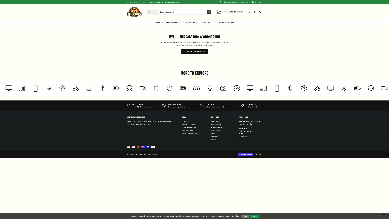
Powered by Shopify (152, 154)
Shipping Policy (216, 124)
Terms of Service (216, 127)
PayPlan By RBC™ (188, 130)
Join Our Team (245, 2)
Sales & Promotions (172, 22)
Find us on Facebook (229, 2)
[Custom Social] (260, 154)
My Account (258, 2)
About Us (214, 133)
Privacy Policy (215, 130)
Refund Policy (215, 121)
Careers (213, 139)
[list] (194, 105)
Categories (157, 22)
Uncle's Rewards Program (191, 133)
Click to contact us (245, 131)
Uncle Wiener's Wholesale (138, 154)
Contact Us (214, 136)
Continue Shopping (193, 51)
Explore (193, 77)
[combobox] (186, 12)
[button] (260, 12)
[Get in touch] (255, 12)
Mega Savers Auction (189, 127)
